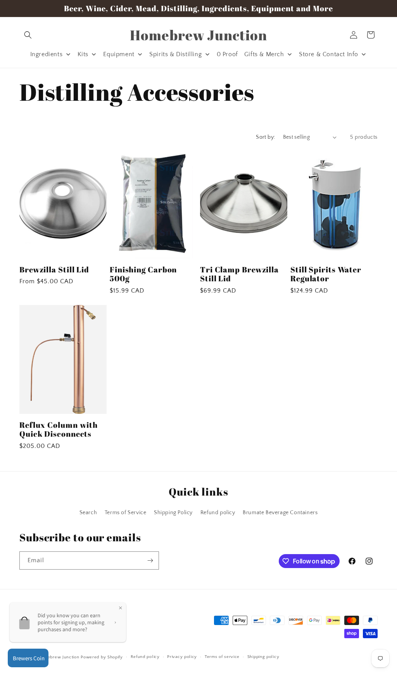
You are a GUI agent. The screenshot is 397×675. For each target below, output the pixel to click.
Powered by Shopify (102, 657)
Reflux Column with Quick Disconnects (58, 429)
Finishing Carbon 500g (143, 274)
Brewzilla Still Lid (54, 269)
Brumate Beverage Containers (280, 513)
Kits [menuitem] (83, 54)
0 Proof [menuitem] (227, 54)
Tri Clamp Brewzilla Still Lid (239, 274)
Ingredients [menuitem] (46, 54)
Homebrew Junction (58, 657)
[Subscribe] (150, 560)
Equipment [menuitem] (118, 54)
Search (88, 513)
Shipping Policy (173, 513)
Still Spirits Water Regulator (325, 274)
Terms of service (222, 656)
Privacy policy (182, 656)
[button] (27, 34)
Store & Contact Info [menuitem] (328, 54)
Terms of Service (126, 513)
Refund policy (217, 513)
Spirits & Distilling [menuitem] (175, 54)
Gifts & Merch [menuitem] (264, 54)
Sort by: (265, 137)
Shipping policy (263, 656)
